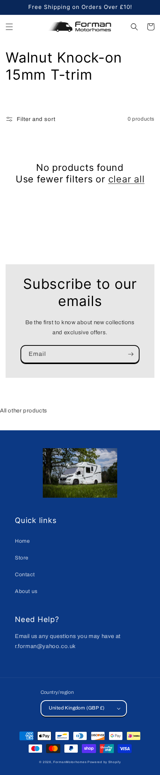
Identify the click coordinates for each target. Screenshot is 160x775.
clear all (126, 179)
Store (22, 558)
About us (26, 591)
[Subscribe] (130, 354)
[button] (9, 27)
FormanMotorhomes (69, 762)
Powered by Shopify (104, 762)
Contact (25, 574)
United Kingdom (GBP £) (77, 708)
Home (22, 541)
